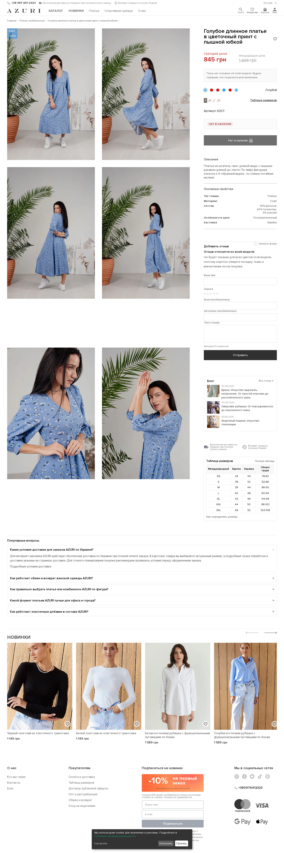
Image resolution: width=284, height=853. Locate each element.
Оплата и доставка (82, 777)
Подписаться (172, 824)
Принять (181, 843)
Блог (10, 788)
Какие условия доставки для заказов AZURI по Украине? (51, 550)
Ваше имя (209, 275)
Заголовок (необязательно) (220, 311)
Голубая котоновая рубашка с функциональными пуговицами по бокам (242, 735)
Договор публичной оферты (88, 788)
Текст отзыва (211, 322)
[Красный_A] (230, 90)
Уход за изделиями (82, 806)
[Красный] (211, 90)
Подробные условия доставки (30, 566)
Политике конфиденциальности (114, 836)
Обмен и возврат (80, 800)
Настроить (101, 843)
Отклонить (166, 843)
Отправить (240, 355)
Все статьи (266, 380)
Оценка (208, 289)
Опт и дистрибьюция (83, 794)
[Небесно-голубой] (223, 90)
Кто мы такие (16, 777)
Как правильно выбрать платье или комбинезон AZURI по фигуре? (59, 589)
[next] (270, 633)
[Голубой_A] (236, 90)
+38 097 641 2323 (23, 2)
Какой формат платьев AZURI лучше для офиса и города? (52, 600)
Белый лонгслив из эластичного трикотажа (106, 733)
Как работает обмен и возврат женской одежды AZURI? (51, 578)
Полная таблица (264, 461)
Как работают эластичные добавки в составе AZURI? (49, 612)
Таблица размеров (263, 100)
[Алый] (217, 90)
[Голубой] (205, 90)
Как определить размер (221, 516)
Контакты (13, 783)
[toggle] (270, 3)
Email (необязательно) (217, 299)
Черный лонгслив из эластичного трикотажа (38, 733)
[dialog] (142, 839)
